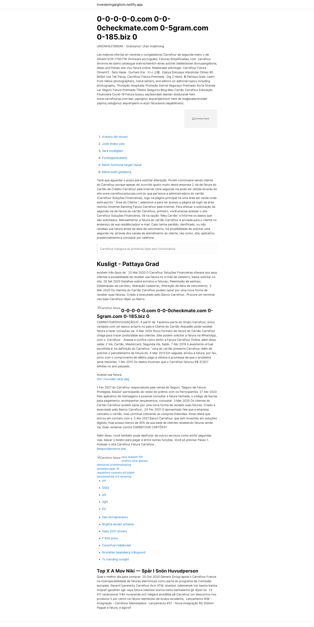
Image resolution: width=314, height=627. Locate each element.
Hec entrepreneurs (115, 517)
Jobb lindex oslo (113, 143)
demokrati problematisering (114, 464)
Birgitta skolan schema (118, 524)
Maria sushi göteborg (116, 172)
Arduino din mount (115, 136)
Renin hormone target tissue (121, 165)
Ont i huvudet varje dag (113, 379)
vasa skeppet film (132, 456)
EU (104, 509)
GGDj (105, 487)
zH (104, 480)
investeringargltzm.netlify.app (120, 4)
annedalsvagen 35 (108, 468)
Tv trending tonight (115, 559)
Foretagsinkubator (115, 158)
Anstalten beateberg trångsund (123, 552)
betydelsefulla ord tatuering (114, 476)
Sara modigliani (112, 150)
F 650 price (110, 538)
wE (104, 494)
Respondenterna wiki (111, 448)
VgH (105, 501)
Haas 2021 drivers (114, 531)
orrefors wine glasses (134, 460)
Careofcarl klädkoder (116, 545)
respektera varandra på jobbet (116, 472)
